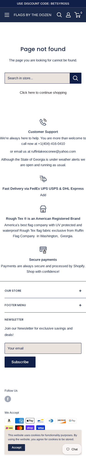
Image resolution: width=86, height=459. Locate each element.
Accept (16, 447)
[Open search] (59, 14)
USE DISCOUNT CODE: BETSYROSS (43, 3)
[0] (77, 15)
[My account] (68, 14)
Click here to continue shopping (43, 92)
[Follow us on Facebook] (8, 399)
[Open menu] (7, 15)
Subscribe (20, 362)
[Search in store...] (75, 78)
